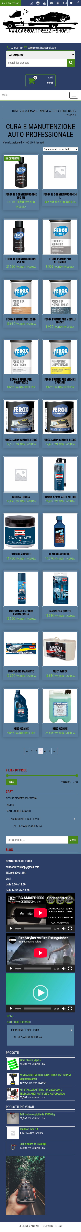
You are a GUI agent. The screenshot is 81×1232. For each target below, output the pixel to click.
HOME (10, 804)
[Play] (11, 928)
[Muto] (64, 928)
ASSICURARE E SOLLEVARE (25, 818)
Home (15, 111)
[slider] (37, 1008)
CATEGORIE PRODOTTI (19, 810)
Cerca (73, 839)
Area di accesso (10, 3)
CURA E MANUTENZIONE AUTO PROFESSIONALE (47, 111)
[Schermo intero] (70, 928)
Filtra (11, 782)
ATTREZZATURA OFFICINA (28, 825)
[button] (40, 993)
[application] (40, 912)
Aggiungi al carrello (22, 213)
